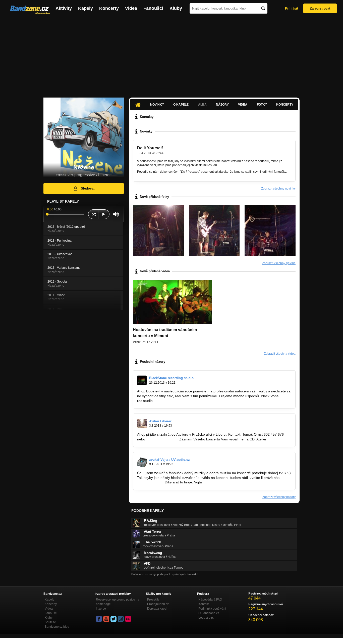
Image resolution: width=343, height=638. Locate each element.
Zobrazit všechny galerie (279, 263)
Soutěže (50, 622)
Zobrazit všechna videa (280, 353)
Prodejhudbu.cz (158, 604)
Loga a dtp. (206, 617)
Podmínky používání (212, 608)
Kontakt (203, 604)
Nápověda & (210, 599)
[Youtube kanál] (106, 619)
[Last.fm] (128, 619)
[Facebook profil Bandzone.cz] (99, 619)
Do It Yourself (150, 148)
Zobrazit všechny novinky (278, 188)
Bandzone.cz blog (57, 626)
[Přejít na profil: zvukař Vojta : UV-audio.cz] (142, 462)
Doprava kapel (157, 608)
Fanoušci (153, 8)
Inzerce (101, 608)
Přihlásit (291, 8)
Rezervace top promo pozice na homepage (117, 602)
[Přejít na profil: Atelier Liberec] (142, 423)
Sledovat (87, 188)
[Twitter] (113, 619)
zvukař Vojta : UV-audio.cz (169, 460)
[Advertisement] (171, 55)
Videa (131, 8)
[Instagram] (121, 619)
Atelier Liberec (160, 421)
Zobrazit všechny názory (279, 497)
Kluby (175, 8)
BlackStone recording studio (171, 378)
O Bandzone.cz (208, 613)
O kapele (181, 104)
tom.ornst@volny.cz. (162, 439)
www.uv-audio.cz (150, 482)
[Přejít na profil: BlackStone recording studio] (142, 380)
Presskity (153, 599)
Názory (222, 104)
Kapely (85, 8)
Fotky (262, 104)
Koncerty (109, 8)
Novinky (157, 104)
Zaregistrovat (320, 8)
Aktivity (63, 8)
